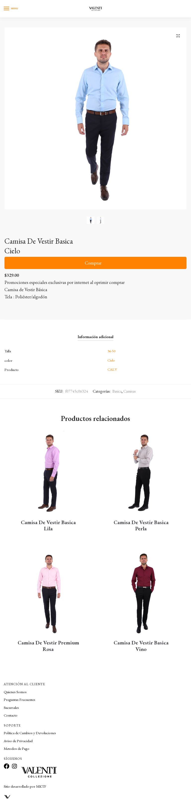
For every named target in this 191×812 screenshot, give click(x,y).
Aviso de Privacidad (18, 740)
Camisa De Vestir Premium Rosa (48, 645)
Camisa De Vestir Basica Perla (141, 525)
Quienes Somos (15, 691)
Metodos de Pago (16, 748)
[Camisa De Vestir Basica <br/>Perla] (141, 473)
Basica (117, 391)
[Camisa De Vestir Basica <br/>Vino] (141, 593)
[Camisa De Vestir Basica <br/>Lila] (48, 473)
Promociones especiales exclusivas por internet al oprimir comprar (64, 282)
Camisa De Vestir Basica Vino (141, 645)
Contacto (10, 715)
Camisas (129, 391)
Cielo (111, 360)
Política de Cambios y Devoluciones (30, 732)
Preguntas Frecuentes (19, 699)
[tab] (95, 332)
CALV (112, 369)
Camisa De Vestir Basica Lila (48, 525)
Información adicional (95, 336)
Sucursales (11, 707)
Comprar (93, 263)
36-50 (111, 351)
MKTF (41, 786)
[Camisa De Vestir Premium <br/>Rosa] (48, 593)
